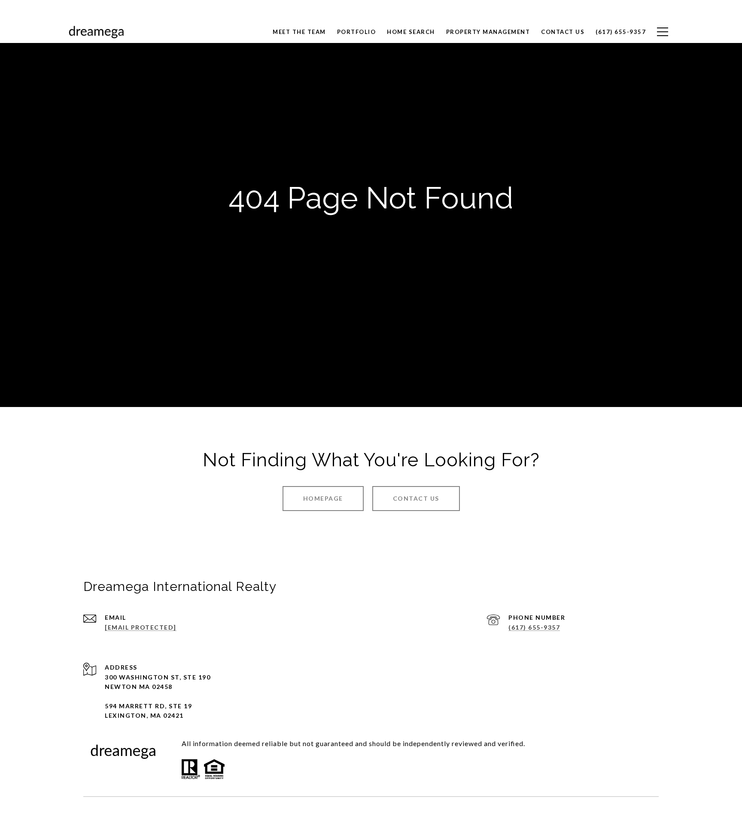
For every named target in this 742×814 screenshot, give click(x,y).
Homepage (323, 498)
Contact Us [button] (416, 498)
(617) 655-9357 (534, 627)
